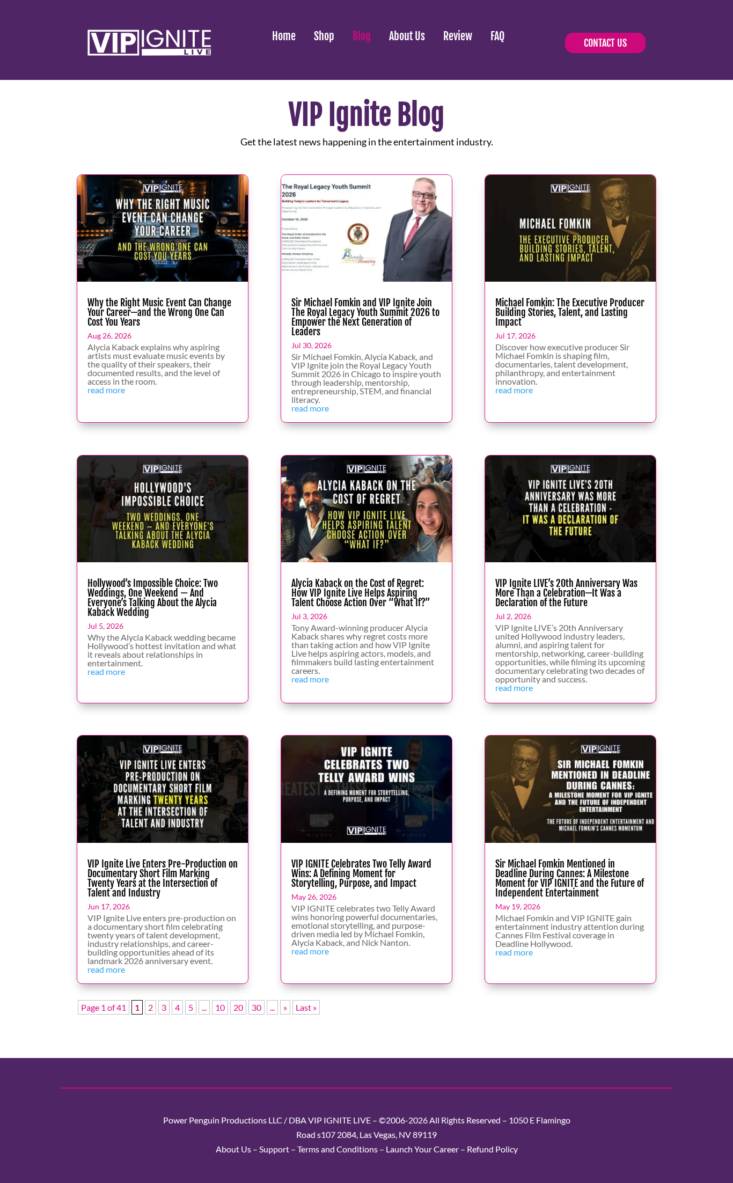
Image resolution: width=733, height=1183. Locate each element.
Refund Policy (492, 1149)
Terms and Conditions (337, 1149)
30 (256, 1007)
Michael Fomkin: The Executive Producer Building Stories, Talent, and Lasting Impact (569, 312)
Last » (306, 1007)
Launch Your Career (422, 1149)
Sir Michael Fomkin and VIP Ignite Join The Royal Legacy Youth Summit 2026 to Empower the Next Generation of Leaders (365, 317)
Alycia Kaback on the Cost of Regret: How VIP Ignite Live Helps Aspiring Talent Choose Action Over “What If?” (360, 592)
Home (284, 36)
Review (457, 36)
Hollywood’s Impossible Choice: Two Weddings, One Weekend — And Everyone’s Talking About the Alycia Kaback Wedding (152, 597)
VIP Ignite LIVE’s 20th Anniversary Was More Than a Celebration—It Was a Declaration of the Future (566, 592)
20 (238, 1007)
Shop (324, 36)
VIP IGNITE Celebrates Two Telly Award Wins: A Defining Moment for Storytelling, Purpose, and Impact (361, 873)
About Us (407, 36)
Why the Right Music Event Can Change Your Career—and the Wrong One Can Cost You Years (159, 312)
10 (220, 1007)
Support (274, 1149)
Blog (362, 36)
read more (106, 390)
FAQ (497, 36)
